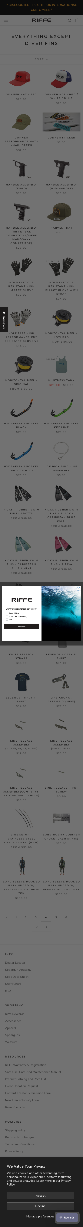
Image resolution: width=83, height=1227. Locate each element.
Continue (21, 626)
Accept (40, 1196)
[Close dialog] (78, 589)
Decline (40, 1206)
